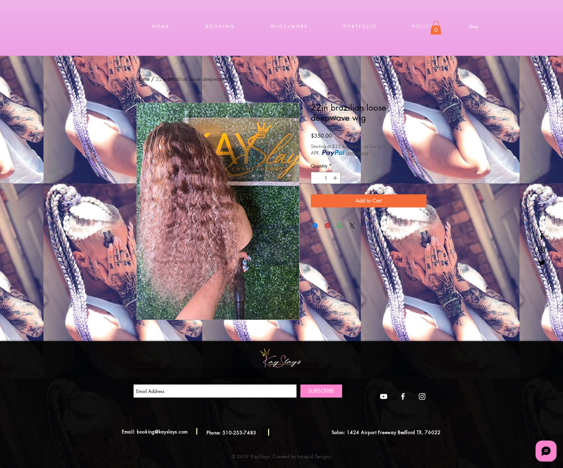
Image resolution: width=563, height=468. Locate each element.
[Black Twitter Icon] (542, 262)
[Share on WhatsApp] (340, 226)
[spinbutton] (326, 178)
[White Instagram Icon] (422, 396)
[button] (435, 28)
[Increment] (336, 178)
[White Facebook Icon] (402, 396)
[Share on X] (352, 226)
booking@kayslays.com (162, 432)
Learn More (357, 153)
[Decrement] (316, 178)
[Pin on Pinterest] (327, 226)
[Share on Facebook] (315, 226)
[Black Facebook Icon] (542, 236)
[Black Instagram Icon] (542, 249)
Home (143, 79)
